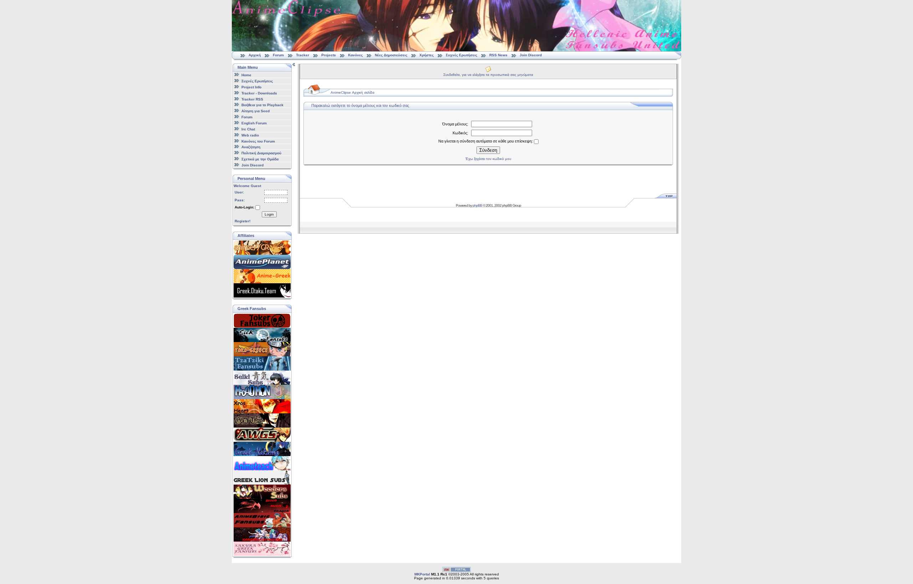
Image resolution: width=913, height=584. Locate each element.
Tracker (302, 55)
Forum (278, 55)
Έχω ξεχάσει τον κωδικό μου (488, 159)
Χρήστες (426, 55)
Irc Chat (248, 129)
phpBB (477, 205)
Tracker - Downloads (259, 93)
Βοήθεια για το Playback (262, 105)
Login (269, 214)
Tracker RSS (252, 99)
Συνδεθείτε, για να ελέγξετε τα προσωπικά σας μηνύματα (488, 75)
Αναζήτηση (250, 147)
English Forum (254, 123)
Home (246, 75)
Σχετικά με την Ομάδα (260, 159)
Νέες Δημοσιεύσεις (391, 55)
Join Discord (531, 55)
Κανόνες (355, 55)
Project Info (251, 87)
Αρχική (255, 55)
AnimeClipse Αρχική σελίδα (352, 92)
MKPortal (422, 574)
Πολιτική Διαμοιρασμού (261, 153)
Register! (242, 221)
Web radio (250, 135)
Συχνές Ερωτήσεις (462, 55)
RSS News (498, 55)
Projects (328, 55)
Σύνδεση (488, 150)
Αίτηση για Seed (255, 111)
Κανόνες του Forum (258, 141)
